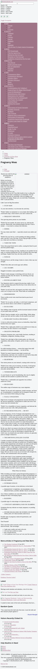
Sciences (7, 31)
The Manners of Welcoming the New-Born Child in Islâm (20, 555)
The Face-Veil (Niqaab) (15, 145)
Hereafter (8, 61)
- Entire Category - (6, 574)
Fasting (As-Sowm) (14, 104)
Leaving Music (12, 102)
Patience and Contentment (16, 115)
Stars (6, 72)
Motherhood (12, 141)
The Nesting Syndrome (10, 544)
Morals (7, 106)
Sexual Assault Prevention (11, 622)
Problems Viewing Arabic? (8, 577)
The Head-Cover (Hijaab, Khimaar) (19, 147)
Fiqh (9, 43)
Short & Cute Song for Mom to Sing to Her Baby (18, 562)
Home (6, 24)
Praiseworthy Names (10, 560)
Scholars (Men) (13, 78)
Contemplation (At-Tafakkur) (17, 88)
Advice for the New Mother (12, 570)
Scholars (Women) (14, 80)
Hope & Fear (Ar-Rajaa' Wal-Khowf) (19, 90)
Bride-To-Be (12, 129)
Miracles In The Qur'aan (16, 57)
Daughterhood (13, 127)
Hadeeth (10, 41)
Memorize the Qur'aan (15, 55)
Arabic (10, 35)
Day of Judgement (14, 67)
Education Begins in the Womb (13, 571)
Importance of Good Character (18, 108)
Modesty (11, 111)
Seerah (10, 39)
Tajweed (10, 33)
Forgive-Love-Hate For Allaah (17, 121)
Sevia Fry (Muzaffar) (10, 625)
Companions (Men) (14, 74)
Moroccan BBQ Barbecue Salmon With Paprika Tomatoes (20, 631)
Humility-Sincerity (13, 110)
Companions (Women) (15, 76)
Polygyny (11, 125)
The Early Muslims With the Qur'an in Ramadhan (18, 637)
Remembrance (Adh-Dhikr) (16, 94)
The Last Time (14, 592)
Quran (6, 49)
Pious (9, 82)
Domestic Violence (14, 135)
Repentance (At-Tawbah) (16, 96)
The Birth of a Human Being (12, 566)
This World (11, 63)
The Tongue (12, 113)
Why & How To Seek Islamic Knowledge (21, 47)
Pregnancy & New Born (15, 139)
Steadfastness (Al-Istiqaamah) (17, 98)
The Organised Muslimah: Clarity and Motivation (16, 599)
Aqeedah (11, 45)
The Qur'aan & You (14, 53)
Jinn (9, 28)
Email (7, 171)
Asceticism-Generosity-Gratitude (18, 119)
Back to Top (4, 663)
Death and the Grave (14, 65)
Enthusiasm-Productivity (16, 117)
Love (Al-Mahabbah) (14, 92)
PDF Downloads (13, 51)
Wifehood (11, 131)
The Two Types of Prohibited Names (14, 558)
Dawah (10, 26)
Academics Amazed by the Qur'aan (19, 59)
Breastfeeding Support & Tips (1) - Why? (15, 549)
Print (5, 169)
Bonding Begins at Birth (11, 565)
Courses (10, 30)
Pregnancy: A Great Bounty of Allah (14, 568)
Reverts (10, 84)
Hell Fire (10, 71)
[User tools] (1, 166)
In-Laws (10, 133)
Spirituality (9, 86)
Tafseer (10, 37)
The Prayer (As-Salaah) (15, 100)
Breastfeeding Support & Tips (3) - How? (15, 550)
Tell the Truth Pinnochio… (11, 634)
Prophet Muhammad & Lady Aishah (14, 628)
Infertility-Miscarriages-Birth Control (20, 137)
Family (6, 123)
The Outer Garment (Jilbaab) (17, 149)
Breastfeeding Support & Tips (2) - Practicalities (17, 546)
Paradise (11, 69)
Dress (6, 143)
